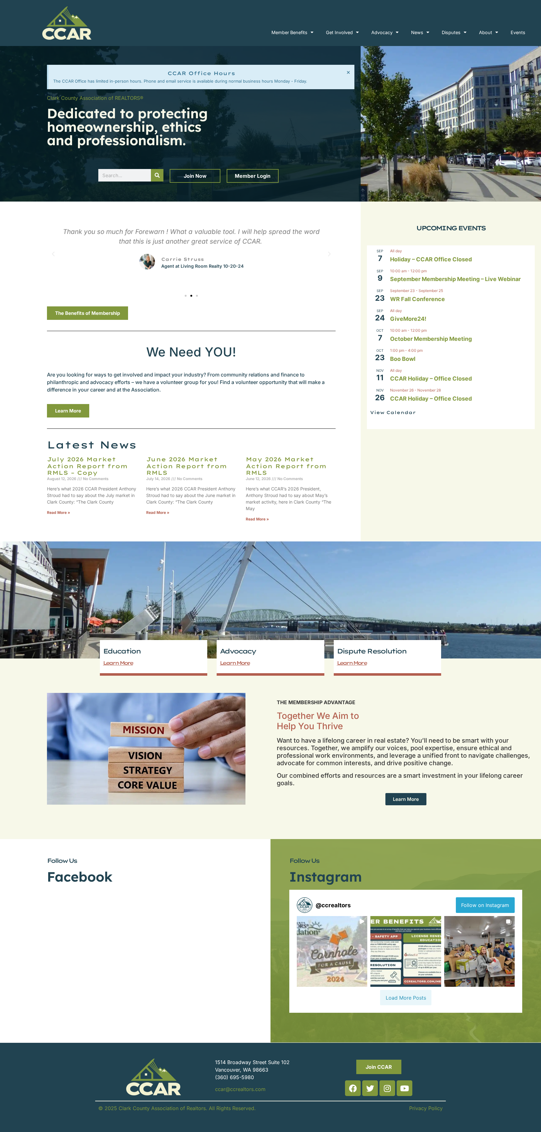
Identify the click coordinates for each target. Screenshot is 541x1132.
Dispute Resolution (372, 651)
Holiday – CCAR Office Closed (431, 259)
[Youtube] (404, 1088)
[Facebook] (353, 1088)
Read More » (58, 512)
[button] (53, 254)
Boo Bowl (402, 359)
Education (122, 651)
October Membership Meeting (431, 339)
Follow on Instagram (485, 905)
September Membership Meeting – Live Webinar (455, 279)
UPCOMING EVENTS (450, 228)
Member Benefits (289, 32)
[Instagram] (387, 1088)
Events (518, 32)
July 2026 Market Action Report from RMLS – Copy (87, 466)
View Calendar (393, 412)
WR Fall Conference (417, 299)
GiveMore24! (408, 318)
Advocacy (382, 32)
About (485, 32)
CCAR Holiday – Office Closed (431, 378)
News (417, 32)
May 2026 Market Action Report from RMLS (286, 466)
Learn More (118, 663)
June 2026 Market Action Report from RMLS (186, 466)
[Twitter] (370, 1088)
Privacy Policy (426, 1108)
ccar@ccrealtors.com (240, 1089)
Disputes (451, 32)
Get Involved (339, 32)
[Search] (157, 175)
